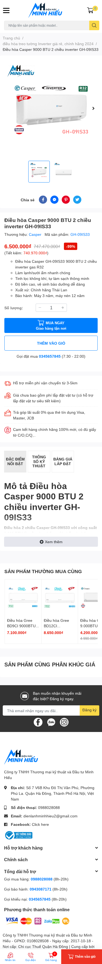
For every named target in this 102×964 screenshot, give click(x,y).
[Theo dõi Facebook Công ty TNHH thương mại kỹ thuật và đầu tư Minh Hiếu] (38, 721)
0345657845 (50, 356)
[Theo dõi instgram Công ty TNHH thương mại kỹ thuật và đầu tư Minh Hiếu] (64, 721)
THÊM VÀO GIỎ (51, 343)
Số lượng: (13, 307)
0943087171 (40, 889)
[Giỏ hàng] (90, 10)
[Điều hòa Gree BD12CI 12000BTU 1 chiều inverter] (60, 598)
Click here (40, 824)
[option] (51, 108)
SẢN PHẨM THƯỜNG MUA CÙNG (43, 571)
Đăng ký (89, 709)
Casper (35, 234)
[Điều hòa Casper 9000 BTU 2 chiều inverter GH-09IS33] (51, 108)
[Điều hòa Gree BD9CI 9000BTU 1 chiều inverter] (23, 598)
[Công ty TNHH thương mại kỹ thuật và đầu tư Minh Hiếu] (51, 10)
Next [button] (93, 108)
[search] (94, 25)
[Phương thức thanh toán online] (37, 920)
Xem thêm (54, 541)
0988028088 (49, 807)
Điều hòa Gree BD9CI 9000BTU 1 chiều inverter (23, 625)
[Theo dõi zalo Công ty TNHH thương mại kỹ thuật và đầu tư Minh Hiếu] (51, 721)
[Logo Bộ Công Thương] (18, 835)
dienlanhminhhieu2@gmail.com (50, 816)
